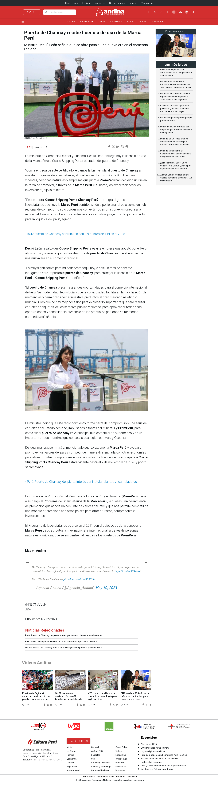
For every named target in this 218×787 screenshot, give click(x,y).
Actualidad (86, 21)
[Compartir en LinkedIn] (51, 704)
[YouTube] (168, 12)
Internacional (73, 770)
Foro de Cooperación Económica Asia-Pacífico (164, 755)
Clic (93, 758)
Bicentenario (71, 3)
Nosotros (120, 770)
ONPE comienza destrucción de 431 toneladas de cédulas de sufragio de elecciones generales (68, 699)
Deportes (95, 755)
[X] (155, 12)
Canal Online (116, 21)
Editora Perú (89, 776)
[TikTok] (193, 12)
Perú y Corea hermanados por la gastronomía (163, 765)
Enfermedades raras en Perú (155, 748)
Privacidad (132, 776)
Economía (72, 758)
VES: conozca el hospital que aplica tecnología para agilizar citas (102, 696)
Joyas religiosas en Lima (153, 751)
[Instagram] (174, 12)
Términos (120, 776)
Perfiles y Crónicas (100, 762)
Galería (102, 21)
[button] (23, 685)
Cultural (95, 747)
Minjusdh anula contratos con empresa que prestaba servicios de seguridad (176, 129)
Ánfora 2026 (97, 751)
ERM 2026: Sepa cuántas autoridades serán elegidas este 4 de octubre (176, 72)
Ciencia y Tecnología (101, 766)
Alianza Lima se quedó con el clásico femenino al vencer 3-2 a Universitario (176, 177)
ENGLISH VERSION (78, 741)
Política (70, 755)
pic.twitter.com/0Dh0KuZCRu (79, 579)
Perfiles (86, 3)
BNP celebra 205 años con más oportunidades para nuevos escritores (135, 696)
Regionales (72, 766)
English (31, 12)
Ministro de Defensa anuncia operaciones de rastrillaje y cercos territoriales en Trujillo (174, 141)
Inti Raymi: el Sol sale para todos (157, 769)
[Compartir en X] (48, 704)
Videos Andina (36, 662)
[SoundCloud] (180, 12)
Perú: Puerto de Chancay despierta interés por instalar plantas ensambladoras (63, 635)
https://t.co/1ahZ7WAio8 (128, 571)
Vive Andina (147, 3)
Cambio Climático (100, 770)
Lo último (70, 21)
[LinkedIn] (161, 12)
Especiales (99, 3)
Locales (70, 762)
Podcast (143, 21)
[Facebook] (148, 12)
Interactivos (121, 758)
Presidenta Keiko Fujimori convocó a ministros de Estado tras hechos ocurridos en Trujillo (176, 84)
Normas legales (117, 3)
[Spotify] (187, 12)
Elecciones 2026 (149, 744)
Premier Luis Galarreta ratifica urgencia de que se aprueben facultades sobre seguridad (175, 96)
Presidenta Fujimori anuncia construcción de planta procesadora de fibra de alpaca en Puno (36, 697)
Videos (130, 21)
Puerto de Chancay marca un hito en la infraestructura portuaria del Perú (61, 641)
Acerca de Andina (105, 776)
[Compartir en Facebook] (45, 704)
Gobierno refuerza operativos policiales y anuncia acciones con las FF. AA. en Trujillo (174, 108)
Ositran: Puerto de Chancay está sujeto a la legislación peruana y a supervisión (63, 647)
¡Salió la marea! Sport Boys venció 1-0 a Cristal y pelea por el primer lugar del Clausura (175, 165)
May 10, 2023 (106, 588)
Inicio (69, 747)
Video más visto (175, 31)
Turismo (133, 3)
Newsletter (157, 21)
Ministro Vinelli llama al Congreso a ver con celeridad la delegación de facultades (175, 153)
